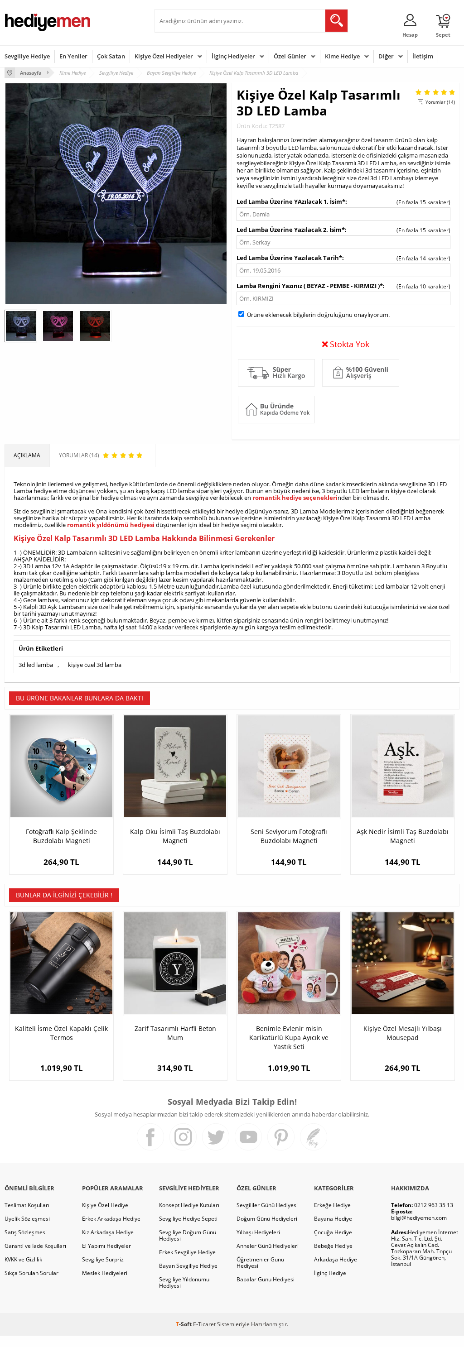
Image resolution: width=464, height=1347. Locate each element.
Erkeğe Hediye (332, 1205)
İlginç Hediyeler (233, 56)
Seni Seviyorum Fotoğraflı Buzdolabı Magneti (289, 836)
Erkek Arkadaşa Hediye (111, 1218)
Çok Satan (111, 56)
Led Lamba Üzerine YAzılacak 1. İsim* (291, 201)
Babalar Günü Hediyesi (266, 1279)
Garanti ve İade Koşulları (35, 1246)
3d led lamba (36, 665)
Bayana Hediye (333, 1218)
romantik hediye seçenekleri (295, 498)
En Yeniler (73, 56)
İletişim (422, 56)
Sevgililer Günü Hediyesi (267, 1205)
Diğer (386, 56)
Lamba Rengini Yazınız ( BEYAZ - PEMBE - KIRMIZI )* (310, 286)
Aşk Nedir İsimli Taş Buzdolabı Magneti (403, 836)
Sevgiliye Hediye (27, 56)
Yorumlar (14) (440, 102)
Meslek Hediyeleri (104, 1273)
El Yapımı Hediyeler (106, 1246)
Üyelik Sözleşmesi (27, 1218)
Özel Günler (290, 56)
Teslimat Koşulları (27, 1205)
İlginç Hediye (330, 1273)
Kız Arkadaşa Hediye (108, 1232)
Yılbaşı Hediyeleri (258, 1232)
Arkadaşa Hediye (335, 1259)
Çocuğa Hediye (333, 1232)
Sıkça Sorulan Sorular (31, 1273)
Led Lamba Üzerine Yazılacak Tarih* (289, 258)
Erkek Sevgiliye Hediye (187, 1252)
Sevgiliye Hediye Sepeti (188, 1218)
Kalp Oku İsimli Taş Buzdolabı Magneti (175, 836)
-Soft (184, 1324)
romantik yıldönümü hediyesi (111, 525)
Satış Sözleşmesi (26, 1232)
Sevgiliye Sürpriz (103, 1259)
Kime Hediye (342, 56)
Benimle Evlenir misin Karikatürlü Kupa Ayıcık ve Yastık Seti (289, 1037)
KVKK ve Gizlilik (23, 1259)
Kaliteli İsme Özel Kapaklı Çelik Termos (61, 1033)
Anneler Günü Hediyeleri (268, 1246)
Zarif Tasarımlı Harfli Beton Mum (175, 1033)
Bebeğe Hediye (333, 1246)
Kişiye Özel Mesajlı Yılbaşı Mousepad (402, 1033)
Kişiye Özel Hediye (105, 1205)
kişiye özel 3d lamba (94, 665)
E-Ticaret (204, 1324)
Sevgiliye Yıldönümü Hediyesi (184, 1282)
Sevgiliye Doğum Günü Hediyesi (187, 1235)
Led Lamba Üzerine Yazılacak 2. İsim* (291, 229)
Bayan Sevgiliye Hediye (188, 1266)
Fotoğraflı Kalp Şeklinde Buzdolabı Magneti (61, 836)
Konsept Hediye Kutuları (189, 1205)
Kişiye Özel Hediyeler (164, 56)
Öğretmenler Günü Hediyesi (260, 1263)
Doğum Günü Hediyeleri (267, 1218)
